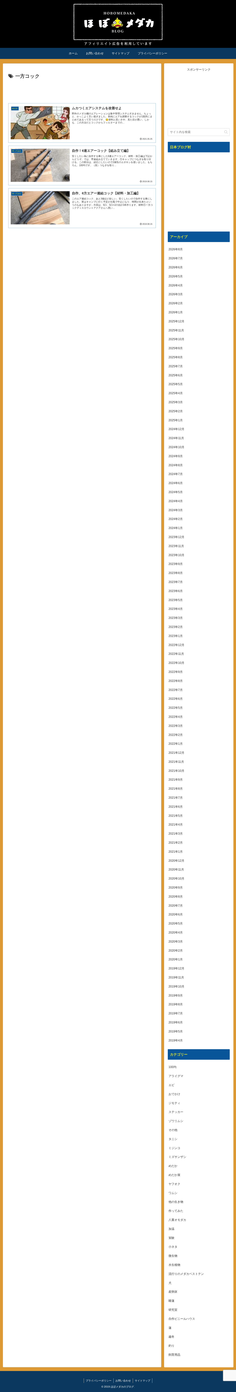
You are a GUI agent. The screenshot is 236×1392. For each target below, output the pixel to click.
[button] (226, 132)
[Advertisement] (82, 90)
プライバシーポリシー (99, 1380)
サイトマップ (142, 1380)
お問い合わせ (123, 1380)
